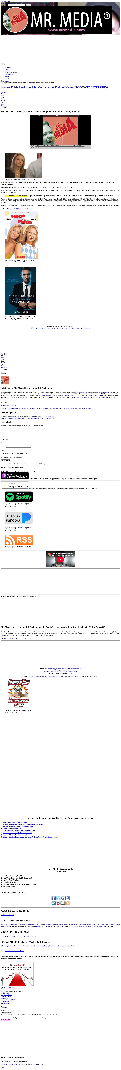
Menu (3, 64)
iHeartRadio (82, 924)
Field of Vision (43, 408)
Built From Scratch (11, 395)
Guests (7, 71)
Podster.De (65, 926)
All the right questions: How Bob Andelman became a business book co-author (60, 670)
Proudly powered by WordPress (10, 1064)
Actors (3, 405)
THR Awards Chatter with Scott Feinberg (19, 831)
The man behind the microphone (68, 676)
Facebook (19, 946)
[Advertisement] (60, 49)
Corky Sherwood (22, 408)
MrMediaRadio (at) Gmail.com (14, 951)
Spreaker (99, 926)
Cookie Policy (41, 1018)
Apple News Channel (7, 915)
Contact (7, 69)
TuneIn (111, 926)
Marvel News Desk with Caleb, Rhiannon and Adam (23, 824)
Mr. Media (8, 67)
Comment (4, 439)
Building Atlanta (104, 392)
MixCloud (96, 924)
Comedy (7, 405)
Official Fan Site (19, 209)
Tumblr (67, 946)
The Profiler (110, 394)
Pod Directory (27, 926)
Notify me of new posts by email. (13, 457)
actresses (3, 408)
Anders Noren (40, 1064)
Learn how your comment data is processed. (37, 464)
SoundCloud (91, 926)
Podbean (111, 924)
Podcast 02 (8, 926)
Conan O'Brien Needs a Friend (15, 835)
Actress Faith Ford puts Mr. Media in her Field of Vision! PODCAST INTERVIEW (54, 87)
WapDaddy (26, 936)
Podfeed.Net (48, 926)
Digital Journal (63, 924)
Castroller (55, 924)
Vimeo (19, 936)
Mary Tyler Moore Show (73, 408)
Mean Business (68, 395)
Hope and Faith (53, 408)
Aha (2, 924)
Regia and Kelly (87, 408)
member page (82, 397)
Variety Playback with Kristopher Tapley (18, 826)
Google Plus (34, 946)
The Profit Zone (45, 395)
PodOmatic (57, 926)
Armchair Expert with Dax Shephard (17, 833)
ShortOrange (83, 926)
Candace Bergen (12, 408)
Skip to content (5, 1)
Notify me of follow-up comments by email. (16, 453)
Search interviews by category (10, 471)
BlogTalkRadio (40, 924)
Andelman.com (9, 74)
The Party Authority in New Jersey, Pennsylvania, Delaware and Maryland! (67, 328)
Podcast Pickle (17, 926)
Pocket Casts (104, 924)
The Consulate (87, 394)
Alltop (6, 924)
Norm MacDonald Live (12, 829)
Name (3, 443)
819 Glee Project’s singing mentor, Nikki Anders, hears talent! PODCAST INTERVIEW (27, 418)
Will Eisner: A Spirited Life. (98, 395)
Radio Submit (73, 926)
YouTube (33, 936)
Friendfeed (26, 946)
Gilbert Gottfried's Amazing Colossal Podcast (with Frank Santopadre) (30, 837)
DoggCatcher (73, 924)
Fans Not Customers (12, 394)
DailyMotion (4, 936)
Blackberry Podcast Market (26, 924)
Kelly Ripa (62, 408)
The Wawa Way (80, 392)
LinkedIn (42, 946)
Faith (29, 408)
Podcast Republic (38, 926)
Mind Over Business (67, 394)
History (7, 78)
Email (3, 446)
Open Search (5, 81)
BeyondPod (13, 924)
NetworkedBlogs (59, 946)
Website (10, 209)
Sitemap (7, 76)
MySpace (49, 946)
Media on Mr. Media (11, 72)
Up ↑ (2, 1067)
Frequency (13, 936)
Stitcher (105, 926)
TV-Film (13, 405)
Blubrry (48, 924)
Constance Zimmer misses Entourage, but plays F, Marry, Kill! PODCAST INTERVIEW (27, 416)
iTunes (89, 924)
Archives (3, 1010)
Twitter (27, 209)
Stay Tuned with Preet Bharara (15, 822)
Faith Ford (35, 408)
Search (3, 3)
